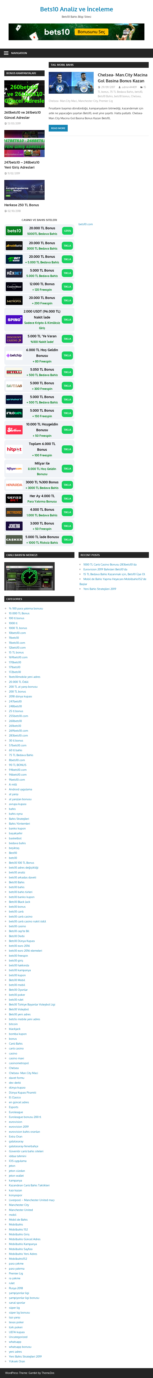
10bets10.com (17, 633)
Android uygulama (20, 789)
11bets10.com (17, 642)
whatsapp (15, 1342)
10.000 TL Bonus (19, 613)
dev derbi (15, 1082)
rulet (12, 1283)
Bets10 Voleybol (19, 1009)
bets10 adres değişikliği (23, 867)
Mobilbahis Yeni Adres (23, 1254)
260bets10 (15, 721)
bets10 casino (17, 926)
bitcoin (13, 1024)
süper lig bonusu (19, 1312)
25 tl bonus (16, 711)
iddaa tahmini (17, 1156)
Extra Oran (15, 1136)
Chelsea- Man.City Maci (63, 100)
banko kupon (17, 828)
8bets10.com (17, 760)
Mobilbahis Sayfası (20, 1249)
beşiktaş (14, 848)
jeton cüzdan (17, 1171)
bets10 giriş (16, 960)
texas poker (16, 1322)
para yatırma (16, 1268)
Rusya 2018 (16, 1288)
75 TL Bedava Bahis (121, 91)
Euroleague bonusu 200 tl (25, 1117)
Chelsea (136, 96)
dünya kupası (17, 1087)
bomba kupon (18, 1034)
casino (13, 1053)
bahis (12, 809)
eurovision (15, 1122)
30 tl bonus (16, 740)
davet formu (16, 1078)
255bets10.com (18, 716)
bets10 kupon (17, 975)
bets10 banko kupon (22, 897)
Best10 (13, 853)
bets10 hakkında (19, 965)
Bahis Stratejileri (19, 819)
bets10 (138, 91)
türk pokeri (16, 1327)
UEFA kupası (17, 1332)
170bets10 (15, 662)
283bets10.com (18, 735)
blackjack (15, 1029)
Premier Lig (106, 100)
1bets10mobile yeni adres (24, 677)
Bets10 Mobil (17, 980)
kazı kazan (15, 1190)
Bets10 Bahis (105, 96)
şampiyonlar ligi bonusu (24, 1298)
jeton (12, 1166)
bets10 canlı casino (20, 916)
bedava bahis (17, 843)
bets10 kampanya (20, 970)
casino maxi (16, 1058)
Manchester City (88, 100)
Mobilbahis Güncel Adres (24, 1239)
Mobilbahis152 (18, 1258)
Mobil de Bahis (18, 1219)
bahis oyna (16, 813)
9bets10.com (17, 779)
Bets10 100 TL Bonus (21, 862)
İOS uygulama (17, 1161)
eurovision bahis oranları (24, 1131)
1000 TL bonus (18, 628)
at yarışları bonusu (20, 799)
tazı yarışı (14, 1317)
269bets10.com (18, 730)
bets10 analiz (17, 872)
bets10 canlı (16, 911)
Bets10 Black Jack (19, 902)
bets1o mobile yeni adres (24, 1019)
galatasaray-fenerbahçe (23, 1146)
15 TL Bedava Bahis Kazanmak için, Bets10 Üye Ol (114, 574)
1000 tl (13, 623)
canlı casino (16, 1048)
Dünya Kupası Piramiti (22, 1092)
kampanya (15, 1180)
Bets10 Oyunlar (18, 989)
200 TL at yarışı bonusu (23, 686)
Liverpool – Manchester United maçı (31, 1200)
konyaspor (15, 1195)
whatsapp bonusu (20, 1347)
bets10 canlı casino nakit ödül (27, 921)
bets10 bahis (16, 887)
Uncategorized (18, 1337)
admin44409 (129, 87)
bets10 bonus (122, 96)
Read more (58, 128)
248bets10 (15, 706)
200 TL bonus (17, 691)
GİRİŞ (67, 230)
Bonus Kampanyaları (21, 73)
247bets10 (15, 701)
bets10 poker (17, 995)
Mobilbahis (16, 1224)
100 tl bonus (16, 618)
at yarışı (13, 794)
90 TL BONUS (17, 765)
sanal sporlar (17, 1302)
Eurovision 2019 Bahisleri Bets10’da (105, 569)
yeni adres (15, 1351)
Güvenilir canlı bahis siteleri (26, 1151)
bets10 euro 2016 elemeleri (25, 950)
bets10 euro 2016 (19, 946)
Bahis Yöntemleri (19, 823)
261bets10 (15, 726)
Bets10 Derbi (17, 936)
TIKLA (67, 245)
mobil (12, 1215)
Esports (13, 1107)
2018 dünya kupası (20, 696)
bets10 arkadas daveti (22, 877)
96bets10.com (17, 774)
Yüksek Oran (17, 1361)
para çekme (16, 1263)
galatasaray (16, 1141)
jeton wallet (16, 1175)
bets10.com (86, 224)
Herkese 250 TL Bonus (21, 205)
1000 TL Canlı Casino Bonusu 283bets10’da (110, 564)
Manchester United (21, 1210)
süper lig (14, 1307)
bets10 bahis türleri (20, 892)
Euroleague (16, 1112)
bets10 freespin (18, 955)
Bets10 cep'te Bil (19, 931)
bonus (13, 1038)
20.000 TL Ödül (18, 682)
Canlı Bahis (16, 1043)
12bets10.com (17, 647)
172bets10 (15, 672)
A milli (13, 784)
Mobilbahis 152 (18, 1229)
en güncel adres (19, 1102)
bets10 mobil (17, 985)
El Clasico (15, 1097)
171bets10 (14, 667)
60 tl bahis (15, 750)
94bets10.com (17, 770)
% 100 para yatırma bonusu (26, 608)
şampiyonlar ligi (19, 1293)
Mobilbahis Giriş (19, 1234)
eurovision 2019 (19, 1126)
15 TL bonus (16, 652)
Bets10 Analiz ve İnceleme (76, 9)
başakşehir (15, 833)
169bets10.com (18, 657)
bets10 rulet (16, 999)
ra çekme (14, 1278)
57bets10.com (17, 745)
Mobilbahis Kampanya (23, 1244)
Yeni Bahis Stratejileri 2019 (99, 589)
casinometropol (19, 1063)
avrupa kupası (17, 804)
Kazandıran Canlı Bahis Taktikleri (29, 1185)
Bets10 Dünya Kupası (22, 941)
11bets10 (14, 637)
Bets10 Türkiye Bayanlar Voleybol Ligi (32, 1004)
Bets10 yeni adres (20, 1014)
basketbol (15, 838)
